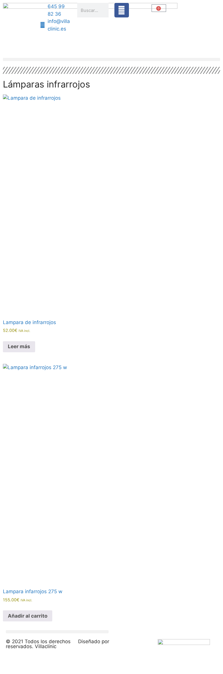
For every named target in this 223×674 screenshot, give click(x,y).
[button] (111, 59)
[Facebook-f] (121, 10)
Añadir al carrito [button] (27, 616)
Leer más (19, 346)
